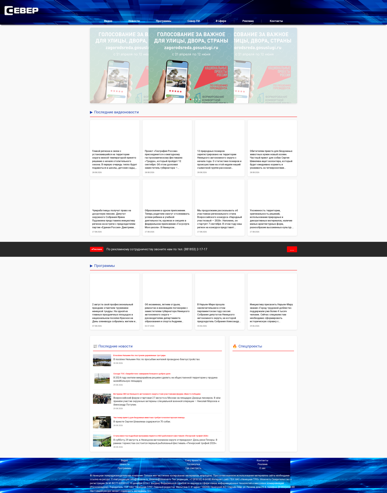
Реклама (248, 21)
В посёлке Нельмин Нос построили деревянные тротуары (139, 355)
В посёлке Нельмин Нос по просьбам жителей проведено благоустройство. (156, 359)
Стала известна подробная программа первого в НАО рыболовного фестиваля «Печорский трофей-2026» (160, 436)
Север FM (193, 21)
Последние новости (115, 346)
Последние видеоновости (116, 112)
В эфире (221, 21)
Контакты (276, 21)
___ (292, 249)
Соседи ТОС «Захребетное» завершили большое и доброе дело (142, 374)
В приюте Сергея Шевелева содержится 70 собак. (142, 421)
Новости (134, 21)
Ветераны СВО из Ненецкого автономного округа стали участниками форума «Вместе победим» (157, 394)
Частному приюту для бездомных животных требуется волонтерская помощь (149, 418)
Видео (108, 21)
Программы (163, 21)
